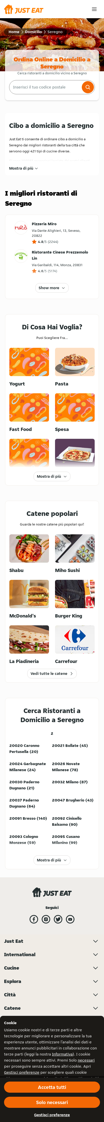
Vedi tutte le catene (49, 673)
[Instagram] (46, 919)
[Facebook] (34, 919)
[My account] (94, 9)
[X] (58, 919)
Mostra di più (21, 168)
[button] (88, 87)
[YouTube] (70, 919)
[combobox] (45, 87)
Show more (49, 287)
